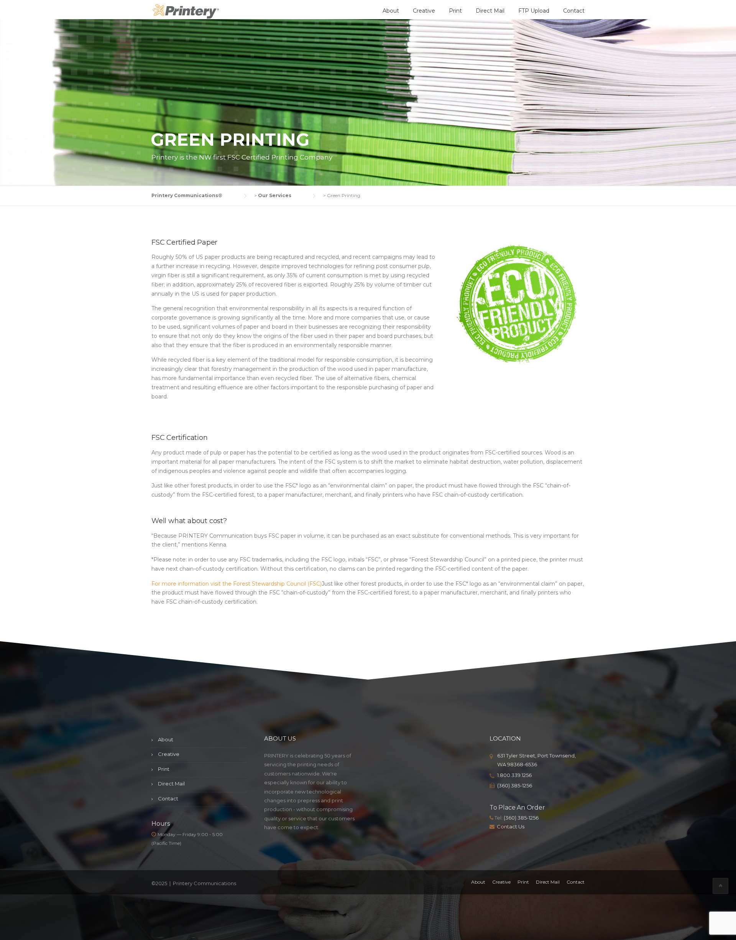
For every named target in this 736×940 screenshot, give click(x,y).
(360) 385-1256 (514, 785)
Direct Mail (490, 10)
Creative (424, 10)
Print (455, 10)
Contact (574, 10)
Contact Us (510, 826)
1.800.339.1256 (514, 775)
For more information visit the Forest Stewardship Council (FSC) (236, 583)
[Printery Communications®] (185, 12)
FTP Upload (533, 10)
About (391, 10)
